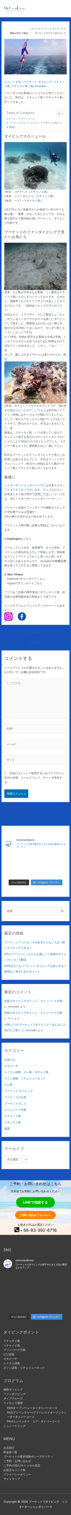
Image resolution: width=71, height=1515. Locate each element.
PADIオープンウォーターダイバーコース (32, 1408)
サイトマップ (11, 1479)
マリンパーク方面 (15, 1109)
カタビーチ (11, 1066)
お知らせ (9, 1059)
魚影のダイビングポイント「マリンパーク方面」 (34, 1001)
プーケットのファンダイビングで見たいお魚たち (35, 122)
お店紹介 (8, 1447)
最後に (12, 127)
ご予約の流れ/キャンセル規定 (21, 1465)
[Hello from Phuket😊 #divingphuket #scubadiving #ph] (57, 1305)
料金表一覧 (10, 1452)
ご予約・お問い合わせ (17, 1461)
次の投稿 (35, 642)
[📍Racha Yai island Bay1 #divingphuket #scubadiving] (14, 870)
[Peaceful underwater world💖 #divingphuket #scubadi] (57, 870)
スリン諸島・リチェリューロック (24, 1367)
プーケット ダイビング (38, 82)
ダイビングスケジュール (21, 118)
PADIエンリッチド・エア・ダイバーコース (33, 1421)
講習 (7, 1128)
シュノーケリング (14, 1426)
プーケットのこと (15, 1103)
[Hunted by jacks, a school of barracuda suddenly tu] (36, 870)
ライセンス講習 (13, 1403)
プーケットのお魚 (15, 1097)
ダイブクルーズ (13, 1398)
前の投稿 (35, 632)
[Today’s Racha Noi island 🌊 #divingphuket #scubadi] (35, 1305)
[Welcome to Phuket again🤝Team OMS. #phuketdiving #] (13, 1305)
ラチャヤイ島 (19, 86)
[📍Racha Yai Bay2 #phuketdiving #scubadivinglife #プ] (14, 858)
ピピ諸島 (8, 1354)
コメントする (12, 82)
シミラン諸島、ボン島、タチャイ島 (26, 1072)
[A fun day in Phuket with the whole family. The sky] (57, 858)
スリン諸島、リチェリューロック (25, 1078)
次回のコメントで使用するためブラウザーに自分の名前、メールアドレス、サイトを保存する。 (34, 777)
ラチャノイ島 (38, 191)
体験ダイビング (13, 1389)
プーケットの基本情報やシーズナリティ (28, 1456)
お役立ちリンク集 (14, 1470)
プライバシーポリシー (17, 1474)
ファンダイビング (14, 1394)
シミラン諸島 (11, 1363)
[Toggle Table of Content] (58, 113)
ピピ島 (8, 1084)
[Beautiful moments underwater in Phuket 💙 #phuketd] (36, 858)
